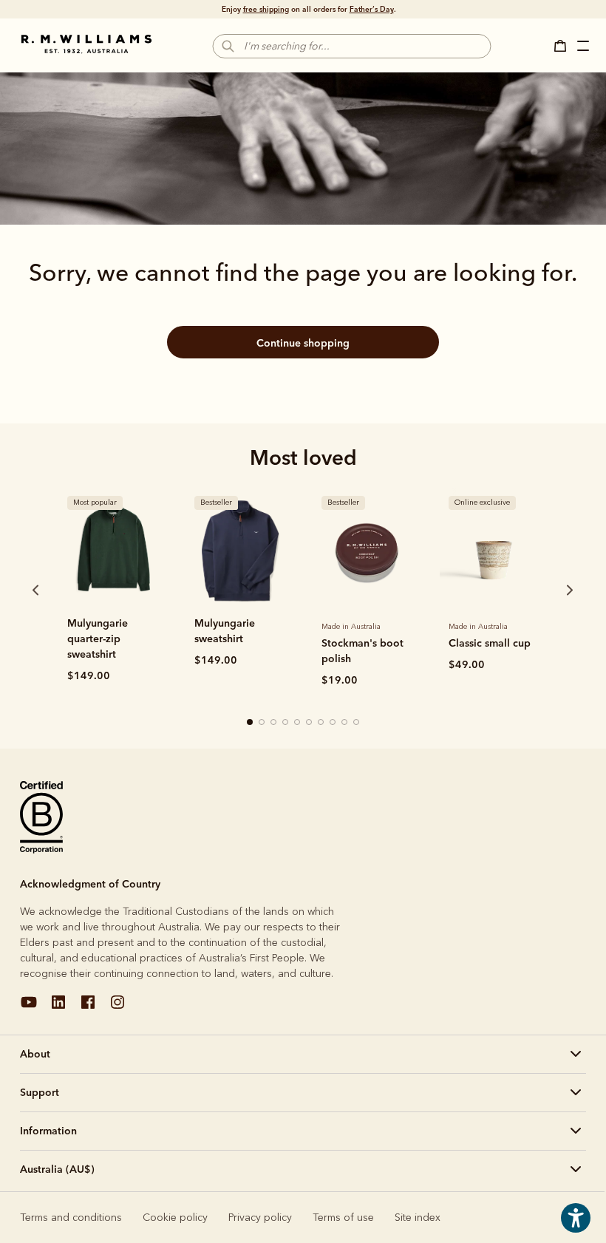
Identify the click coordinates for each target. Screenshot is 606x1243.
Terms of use (343, 1217)
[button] (564, 45)
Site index (417, 1217)
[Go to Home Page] (86, 44)
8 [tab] (333, 722)
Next (541, 589)
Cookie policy (175, 1217)
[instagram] (117, 1007)
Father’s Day (372, 9)
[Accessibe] (575, 1229)
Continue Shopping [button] (303, 343)
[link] (113, 550)
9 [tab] (345, 722)
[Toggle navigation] (584, 48)
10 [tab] (357, 722)
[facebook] (88, 1007)
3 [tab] (274, 722)
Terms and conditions (71, 1217)
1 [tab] (250, 722)
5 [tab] (298, 722)
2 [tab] (262, 722)
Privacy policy (260, 1217)
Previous (15, 589)
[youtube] (29, 1007)
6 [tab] (309, 722)
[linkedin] (58, 1007)
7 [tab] (321, 722)
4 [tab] (286, 722)
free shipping (266, 9)
